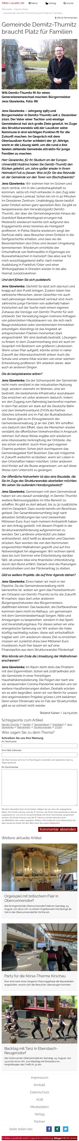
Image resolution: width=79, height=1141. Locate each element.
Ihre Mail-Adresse (11, 750)
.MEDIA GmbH (65, 1138)
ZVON (58, 727)
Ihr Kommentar (10, 767)
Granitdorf (58, 724)
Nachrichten (21, 9)
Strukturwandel (42, 727)
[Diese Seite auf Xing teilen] (57, 1129)
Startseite (7, 9)
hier (27, 823)
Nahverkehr (23, 727)
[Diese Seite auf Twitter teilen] (65, 1129)
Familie (27, 724)
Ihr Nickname (9, 741)
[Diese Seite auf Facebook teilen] (49, 1129)
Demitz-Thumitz (10, 724)
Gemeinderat (41, 724)
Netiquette (55, 823)
